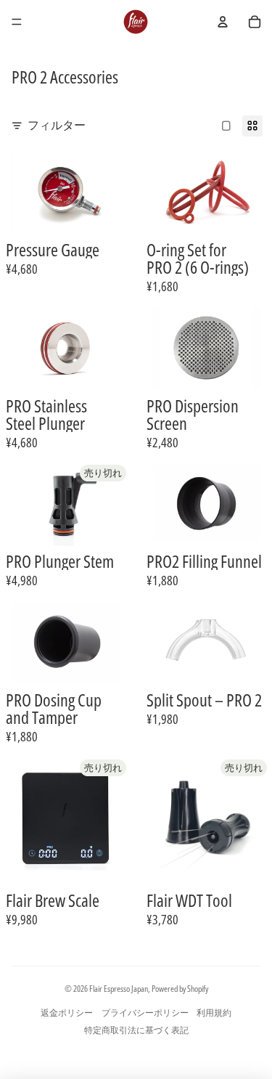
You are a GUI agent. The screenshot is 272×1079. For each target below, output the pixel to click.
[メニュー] (16, 21)
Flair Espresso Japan (118, 988)
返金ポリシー (67, 1012)
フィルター (57, 125)
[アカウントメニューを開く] (223, 22)
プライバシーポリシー (145, 1012)
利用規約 (214, 1012)
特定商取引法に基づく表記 (136, 1030)
